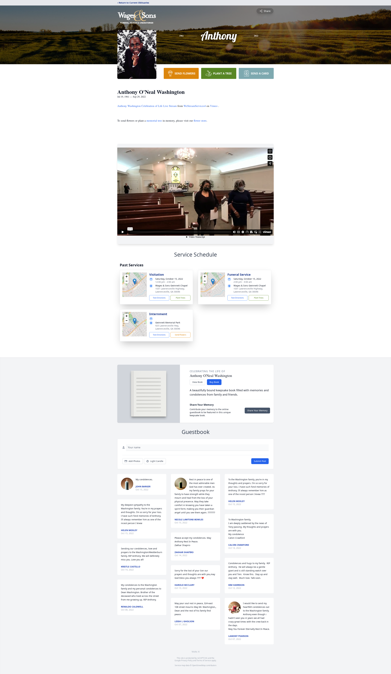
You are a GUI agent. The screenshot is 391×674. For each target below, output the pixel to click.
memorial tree (154, 120)
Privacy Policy (187, 660)
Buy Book (214, 382)
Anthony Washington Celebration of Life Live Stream (147, 106)
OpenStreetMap (199, 665)
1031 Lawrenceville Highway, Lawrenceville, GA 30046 (170, 290)
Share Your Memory (257, 410)
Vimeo (214, 106)
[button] (135, 281)
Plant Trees (180, 297)
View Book (197, 382)
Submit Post (260, 461)
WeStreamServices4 (195, 106)
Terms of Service (204, 660)
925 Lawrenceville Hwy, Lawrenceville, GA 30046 (167, 327)
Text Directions (159, 297)
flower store (200, 120)
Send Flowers (180, 334)
